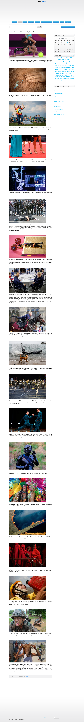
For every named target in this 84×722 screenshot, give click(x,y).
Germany (57, 65)
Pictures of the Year (13, 673)
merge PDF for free (58, 103)
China (69, 59)
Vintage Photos (69, 76)
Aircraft (60, 57)
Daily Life (67, 61)
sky (59, 80)
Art (63, 57)
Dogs (73, 61)
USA (71, 75)
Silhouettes (58, 73)
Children (66, 59)
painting (56, 80)
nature (72, 78)
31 (67, 42)
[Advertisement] (42, 12)
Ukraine (56, 76)
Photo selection (61, 67)
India (64, 65)
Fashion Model (62, 63)
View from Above (61, 76)
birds (61, 78)
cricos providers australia (59, 114)
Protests (68, 71)
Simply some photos (67, 73)
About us (11, 717)
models (67, 78)
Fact (10, 32)
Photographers (69, 67)
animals (57, 78)
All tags (72, 55)
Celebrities (60, 59)
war (73, 80)
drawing (64, 78)
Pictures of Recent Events (64, 69)
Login (72, 26)
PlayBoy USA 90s (57, 96)
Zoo (73, 76)
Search (39, 26)
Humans (61, 65)
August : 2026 (64, 38)
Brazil (66, 57)
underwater (69, 80)
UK (69, 75)
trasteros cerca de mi (58, 106)
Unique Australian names (59, 101)
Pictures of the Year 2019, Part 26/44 (24, 32)
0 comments (27, 676)
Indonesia (69, 65)
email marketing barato (58, 109)
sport (62, 80)
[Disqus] (30, 699)
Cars (72, 57)
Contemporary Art (59, 61)
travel (65, 80)
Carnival (69, 57)
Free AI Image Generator (59, 93)
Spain (63, 75)
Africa (57, 57)
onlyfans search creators (59, 98)
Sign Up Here (65, 26)
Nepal (56, 67)
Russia (72, 71)
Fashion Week (68, 63)
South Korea (58, 75)
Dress (56, 64)
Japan (72, 65)
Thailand (66, 75)
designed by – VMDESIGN (42, 717)
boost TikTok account (58, 111)
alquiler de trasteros (58, 90)
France (72, 63)
